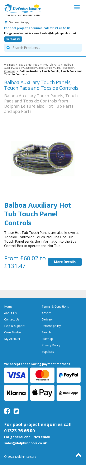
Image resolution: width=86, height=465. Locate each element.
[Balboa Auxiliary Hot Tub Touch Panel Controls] (43, 158)
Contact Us (13, 38)
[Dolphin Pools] (22, 10)
